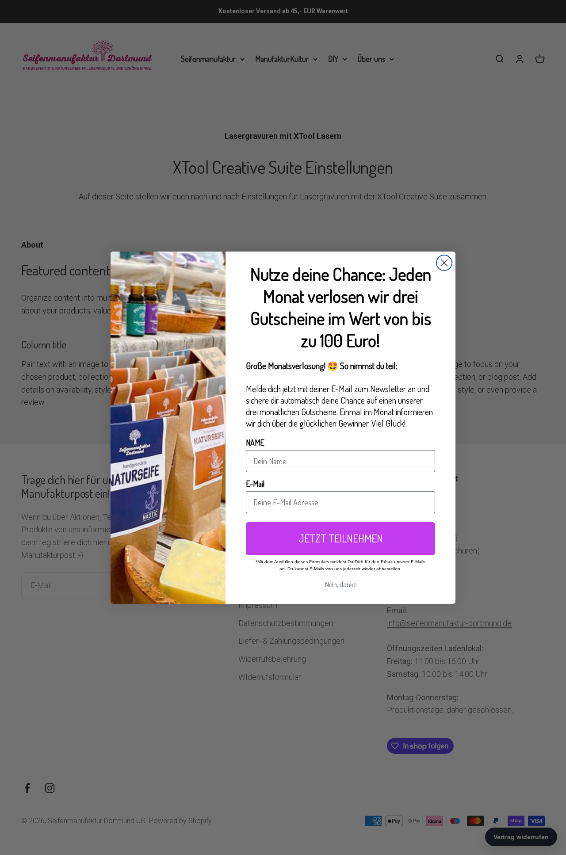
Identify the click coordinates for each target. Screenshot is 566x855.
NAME (255, 442)
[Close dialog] (444, 263)
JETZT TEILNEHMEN (340, 538)
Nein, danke (340, 584)
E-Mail (255, 484)
